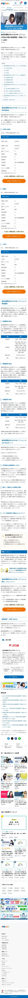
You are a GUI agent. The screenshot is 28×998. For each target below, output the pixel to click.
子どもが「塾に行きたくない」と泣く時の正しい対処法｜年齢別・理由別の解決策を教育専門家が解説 (21, 802)
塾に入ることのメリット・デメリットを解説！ (7, 767)
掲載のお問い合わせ (5, 955)
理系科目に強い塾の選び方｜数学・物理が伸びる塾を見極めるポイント (21, 768)
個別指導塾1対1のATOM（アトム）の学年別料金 (15, 65)
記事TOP (3, 7)
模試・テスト (5, 837)
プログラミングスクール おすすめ (8, 982)
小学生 (7, 72)
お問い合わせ (4, 975)
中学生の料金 (9, 68)
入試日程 (17, 877)
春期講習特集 (4, 945)
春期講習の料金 (9, 77)
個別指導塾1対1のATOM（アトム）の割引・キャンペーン (15, 96)
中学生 (23, 888)
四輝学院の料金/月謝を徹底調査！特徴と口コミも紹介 (7, 801)
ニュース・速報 (5, 831)
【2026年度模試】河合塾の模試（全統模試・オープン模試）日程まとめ (20, 852)
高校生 (7, 70)
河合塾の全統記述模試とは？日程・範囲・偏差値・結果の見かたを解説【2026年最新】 (8, 853)
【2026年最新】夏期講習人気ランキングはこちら (13, 689)
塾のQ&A (3, 769)
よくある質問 (4, 973)
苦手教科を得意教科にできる (12, 88)
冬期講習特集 (4, 948)
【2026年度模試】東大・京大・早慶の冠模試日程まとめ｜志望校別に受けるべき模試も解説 (8, 873)
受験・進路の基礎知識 (18, 7)
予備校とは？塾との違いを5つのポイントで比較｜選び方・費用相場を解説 (7, 785)
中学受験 (23, 890)
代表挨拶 (3, 962)
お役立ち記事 (10, 10)
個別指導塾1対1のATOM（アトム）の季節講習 (14, 75)
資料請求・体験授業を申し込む (14, 181)
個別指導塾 (16, 890)
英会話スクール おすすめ (6, 984)
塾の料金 (3, 42)
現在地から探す (4, 936)
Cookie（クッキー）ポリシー (7, 968)
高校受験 (10, 890)
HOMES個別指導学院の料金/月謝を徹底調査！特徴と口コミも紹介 (21, 785)
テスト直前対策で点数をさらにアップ (14, 93)
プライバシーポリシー (6, 966)
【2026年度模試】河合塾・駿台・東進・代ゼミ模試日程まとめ (14, 834)
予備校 (3, 788)
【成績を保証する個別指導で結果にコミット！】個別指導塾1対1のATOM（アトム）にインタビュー (18, 570)
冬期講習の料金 (9, 82)
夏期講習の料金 (9, 79)
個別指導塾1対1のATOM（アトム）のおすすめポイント (15, 85)
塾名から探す (4, 938)
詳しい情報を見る (13, 676)
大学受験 (17, 771)
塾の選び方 (9, 7)
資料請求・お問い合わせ (9, 99)
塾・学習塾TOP (4, 10)
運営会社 (3, 964)
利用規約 (3, 970)
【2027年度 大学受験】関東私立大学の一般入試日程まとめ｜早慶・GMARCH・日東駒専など (20, 873)
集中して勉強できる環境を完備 (13, 91)
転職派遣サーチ (4, 980)
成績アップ (23, 771)
